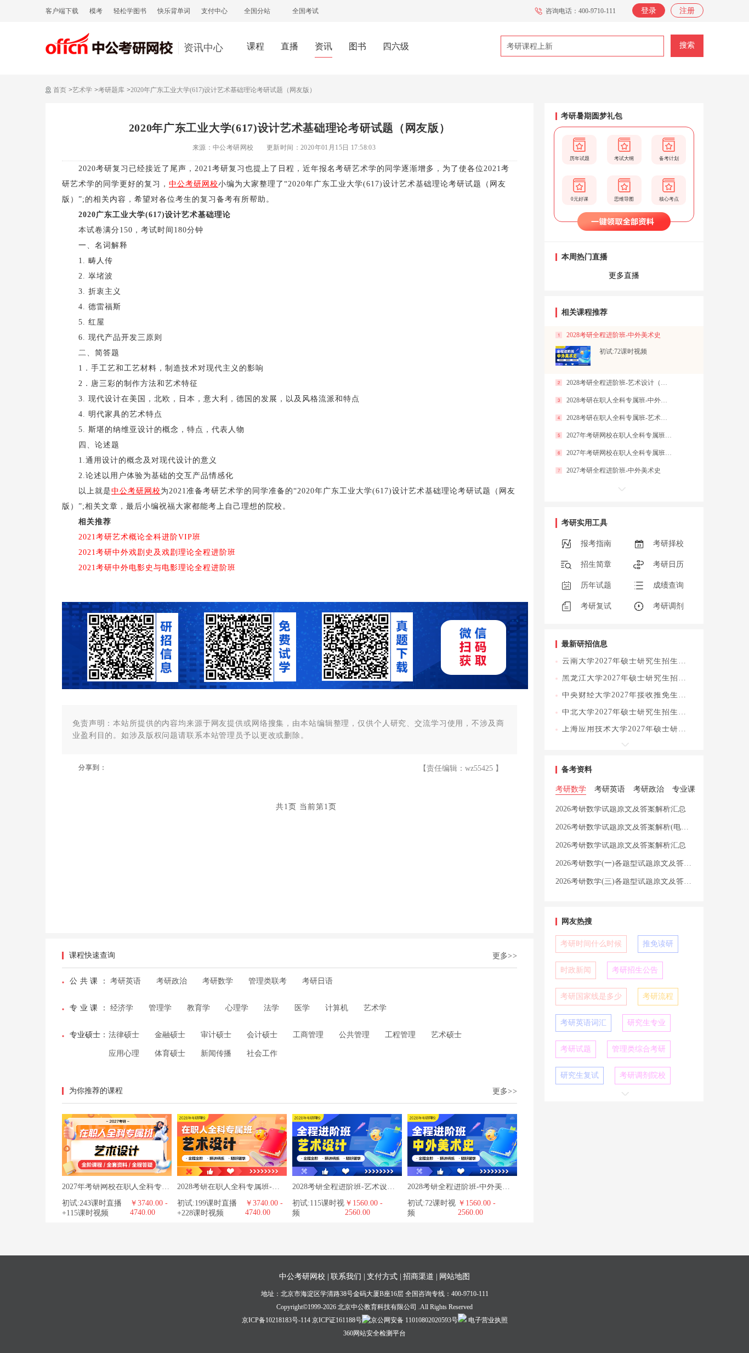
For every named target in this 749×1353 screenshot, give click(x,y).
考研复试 (596, 606)
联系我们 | (348, 1276)
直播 (289, 46)
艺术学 (82, 90)
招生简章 (596, 564)
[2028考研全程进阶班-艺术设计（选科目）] (347, 1118)
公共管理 (354, 1035)
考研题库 (111, 90)
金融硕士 (170, 1035)
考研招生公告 (635, 970)
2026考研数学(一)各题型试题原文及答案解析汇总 (638, 863)
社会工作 (262, 1053)
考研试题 (575, 1049)
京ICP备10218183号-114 (276, 1320)
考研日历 (668, 564)
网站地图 (454, 1276)
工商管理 (308, 1035)
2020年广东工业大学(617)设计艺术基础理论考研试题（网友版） (223, 90)
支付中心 (214, 11)
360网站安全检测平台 (374, 1333)
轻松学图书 (130, 11)
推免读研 (658, 944)
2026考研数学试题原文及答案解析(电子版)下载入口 (642, 827)
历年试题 (596, 585)
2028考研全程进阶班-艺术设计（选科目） (362, 1187)
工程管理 (400, 1035)
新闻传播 (216, 1053)
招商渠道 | (420, 1276)
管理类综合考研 (639, 1049)
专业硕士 (85, 1035)
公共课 (85, 981)
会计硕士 (262, 1035)
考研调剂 (668, 606)
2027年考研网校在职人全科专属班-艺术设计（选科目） (155, 1187)
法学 (271, 1008)
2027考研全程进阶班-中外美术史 (613, 470)
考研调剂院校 (643, 1075)
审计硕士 (216, 1035)
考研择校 (668, 543)
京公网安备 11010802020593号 (414, 1320)
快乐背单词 (173, 11)
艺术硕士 (446, 1035)
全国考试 (305, 11)
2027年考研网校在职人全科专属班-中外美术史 (619, 435)
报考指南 (596, 543)
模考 (96, 11)
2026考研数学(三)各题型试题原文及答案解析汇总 (638, 881)
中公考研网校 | (304, 1276)
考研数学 (217, 981)
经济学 (121, 1008)
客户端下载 (62, 11)
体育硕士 (170, 1053)
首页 (59, 90)
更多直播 (624, 275)
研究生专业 (646, 1023)
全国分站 (257, 11)
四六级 (396, 46)
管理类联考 (267, 981)
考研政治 (171, 981)
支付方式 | (384, 1276)
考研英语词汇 (583, 1023)
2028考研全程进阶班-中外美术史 (462, 1187)
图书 (357, 46)
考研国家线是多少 (591, 996)
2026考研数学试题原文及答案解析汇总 (620, 809)
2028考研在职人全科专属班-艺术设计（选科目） (259, 1187)
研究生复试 (579, 1075)
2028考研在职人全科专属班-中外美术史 (619, 400)
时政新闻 (575, 970)
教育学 (198, 1008)
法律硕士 (124, 1035)
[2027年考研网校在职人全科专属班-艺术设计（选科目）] (117, 1118)
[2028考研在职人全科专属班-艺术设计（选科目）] (232, 1118)
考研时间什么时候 (591, 944)
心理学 (236, 1008)
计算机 (336, 1008)
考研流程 (658, 996)
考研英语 (125, 981)
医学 (302, 1008)
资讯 (323, 46)
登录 (648, 11)
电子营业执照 (487, 1320)
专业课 (85, 1008)
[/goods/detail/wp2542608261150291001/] (573, 356)
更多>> (504, 956)
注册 (687, 11)
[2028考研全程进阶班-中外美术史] (462, 1118)
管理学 (160, 1008)
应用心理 (124, 1053)
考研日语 (317, 981)
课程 (255, 46)
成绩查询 (668, 585)
